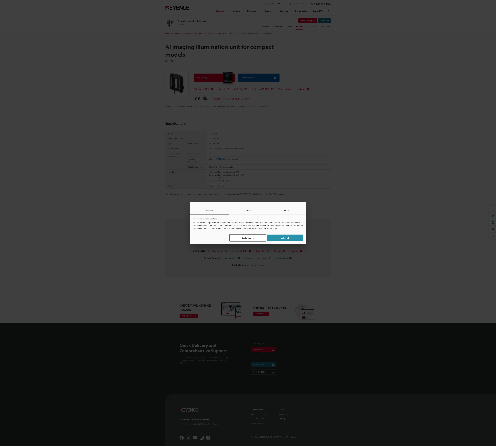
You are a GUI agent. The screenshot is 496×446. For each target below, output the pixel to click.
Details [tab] (248, 211)
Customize (246, 238)
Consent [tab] (209, 211)
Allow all (285, 238)
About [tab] (287, 211)
